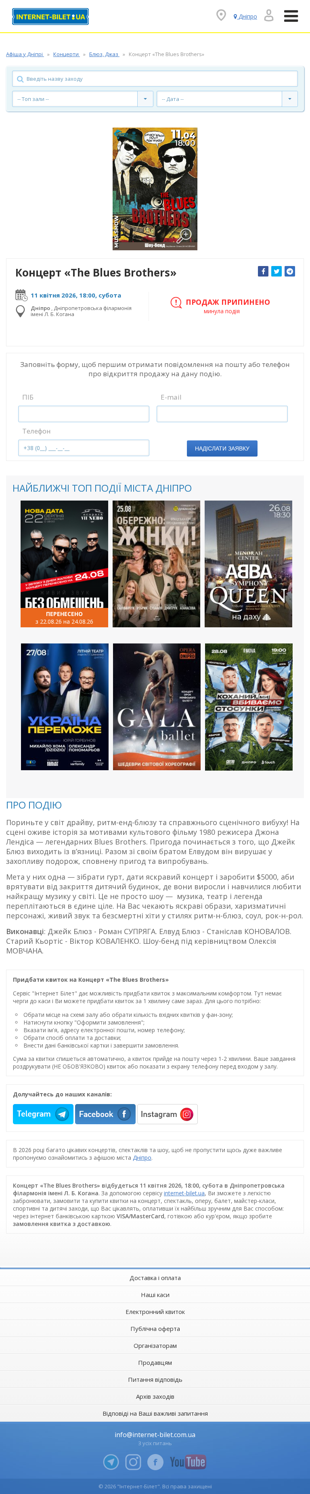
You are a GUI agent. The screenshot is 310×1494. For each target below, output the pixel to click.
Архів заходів (155, 1396)
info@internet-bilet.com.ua (155, 1434)
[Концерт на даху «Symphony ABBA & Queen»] (248, 564)
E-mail (171, 397)
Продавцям (155, 1362)
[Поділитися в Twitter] (276, 271)
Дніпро (142, 1157)
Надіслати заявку (222, 448)
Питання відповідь (155, 1379)
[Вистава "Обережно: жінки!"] (156, 564)
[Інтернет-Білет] (50, 16)
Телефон (36, 431)
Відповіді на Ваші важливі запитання (155, 1413)
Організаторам (155, 1345)
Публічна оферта (155, 1328)
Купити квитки (59, 614)
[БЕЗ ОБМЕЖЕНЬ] (64, 564)
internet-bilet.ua (184, 1193)
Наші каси (155, 1295)
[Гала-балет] (157, 706)
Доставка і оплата (155, 1278)
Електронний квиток (155, 1312)
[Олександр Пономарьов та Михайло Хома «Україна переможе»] (65, 706)
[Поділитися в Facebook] (263, 271)
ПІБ (28, 397)
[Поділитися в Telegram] (290, 271)
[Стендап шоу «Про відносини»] (249, 707)
